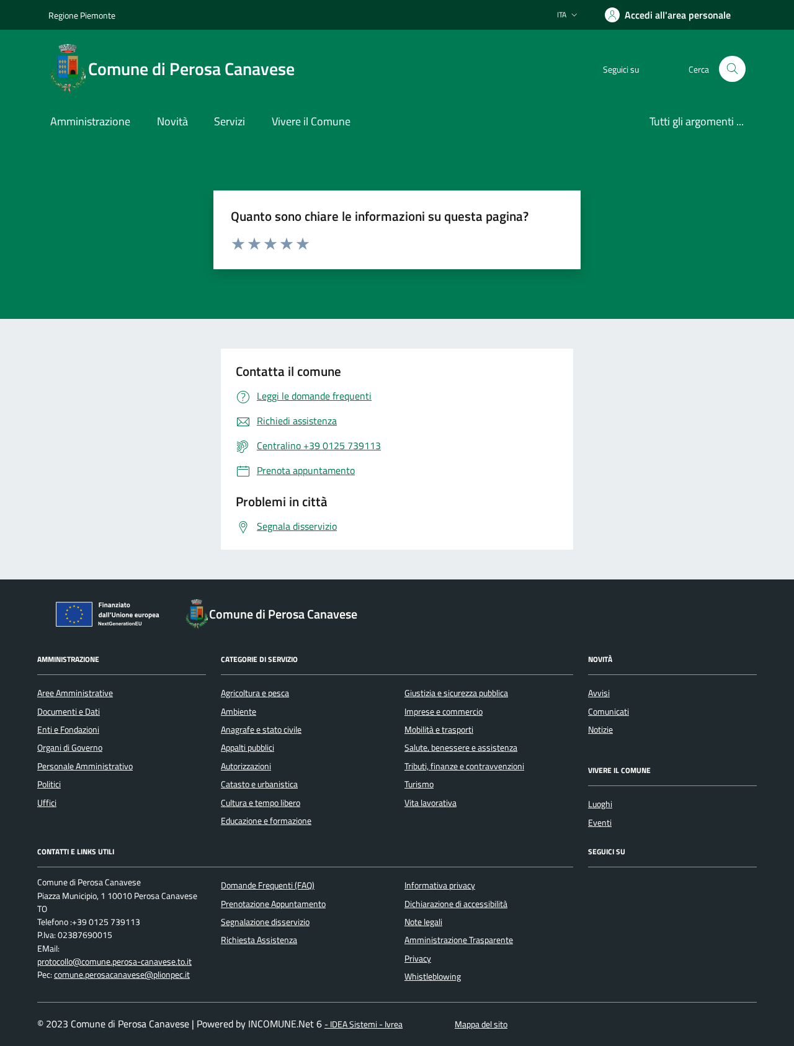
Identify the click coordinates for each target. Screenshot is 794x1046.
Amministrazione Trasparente (458, 940)
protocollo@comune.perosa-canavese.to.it (114, 961)
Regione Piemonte (81, 15)
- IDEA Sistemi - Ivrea (363, 1024)
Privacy (417, 958)
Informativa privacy (439, 885)
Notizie (600, 729)
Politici (49, 784)
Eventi (600, 822)
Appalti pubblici (247, 747)
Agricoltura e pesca (255, 693)
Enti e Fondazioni (68, 729)
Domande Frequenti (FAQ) (267, 885)
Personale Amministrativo (85, 766)
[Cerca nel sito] (732, 69)
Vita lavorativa (430, 803)
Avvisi (599, 693)
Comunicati (608, 711)
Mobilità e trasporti (438, 729)
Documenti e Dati (68, 711)
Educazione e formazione (266, 821)
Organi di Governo (69, 747)
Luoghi (600, 804)
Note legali (423, 922)
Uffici (46, 803)
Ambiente (238, 711)
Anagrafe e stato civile (261, 729)
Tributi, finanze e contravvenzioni (464, 766)
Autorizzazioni (246, 766)
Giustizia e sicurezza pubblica (456, 693)
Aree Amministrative (75, 693)
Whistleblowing (432, 976)
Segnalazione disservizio (265, 922)
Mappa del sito (481, 1024)
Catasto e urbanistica (259, 784)
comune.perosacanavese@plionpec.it (122, 974)
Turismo (419, 784)
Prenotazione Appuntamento (273, 904)
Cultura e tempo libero (260, 803)
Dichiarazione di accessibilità (455, 904)
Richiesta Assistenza (259, 940)
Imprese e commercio (443, 711)
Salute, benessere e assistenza (460, 747)
